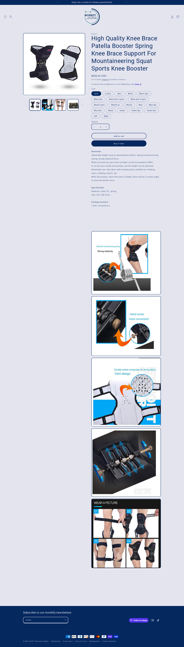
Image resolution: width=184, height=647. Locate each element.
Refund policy (56, 641)
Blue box (98, 110)
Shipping (105, 79)
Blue (141, 105)
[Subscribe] (65, 620)
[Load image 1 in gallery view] (35, 105)
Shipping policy (94, 641)
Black (130, 93)
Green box (151, 110)
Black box (98, 99)
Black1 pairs (99, 105)
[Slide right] (82, 105)
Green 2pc (136, 110)
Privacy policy (68, 641)
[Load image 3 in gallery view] (60, 105)
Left (95, 116)
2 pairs (108, 93)
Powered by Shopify (42, 641)
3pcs (119, 93)
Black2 (129, 105)
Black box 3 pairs (138, 99)
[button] (5, 17)
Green (122, 110)
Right (106, 116)
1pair (96, 93)
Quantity (94, 122)
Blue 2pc (153, 105)
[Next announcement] (126, 2)
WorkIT (31, 641)
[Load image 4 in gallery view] (73, 105)
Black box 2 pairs (116, 99)
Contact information (109, 641)
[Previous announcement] (57, 2)
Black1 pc (115, 105)
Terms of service (81, 641)
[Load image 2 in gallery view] (47, 105)
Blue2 (110, 110)
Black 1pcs (144, 93)
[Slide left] (26, 105)
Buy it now (119, 143)
